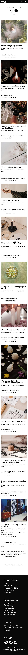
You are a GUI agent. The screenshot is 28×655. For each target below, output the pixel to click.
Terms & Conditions (11, 588)
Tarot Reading (9, 608)
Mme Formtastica (8, 48)
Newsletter (8, 592)
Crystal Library (9, 614)
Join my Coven (9, 604)
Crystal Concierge (10, 612)
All (14, 14)
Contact (7, 630)
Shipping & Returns (11, 586)
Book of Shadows (10, 610)
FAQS (6, 583)
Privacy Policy (9, 590)
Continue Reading (10, 57)
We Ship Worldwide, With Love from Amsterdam (14, 650)
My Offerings (8, 606)
